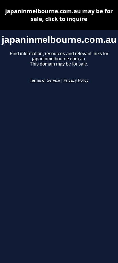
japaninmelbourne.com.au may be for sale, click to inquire (59, 15)
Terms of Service (45, 80)
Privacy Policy (76, 80)
